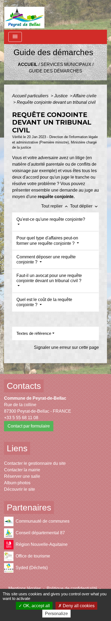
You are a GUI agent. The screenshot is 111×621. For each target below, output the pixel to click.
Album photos (17, 482)
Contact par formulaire (29, 426)
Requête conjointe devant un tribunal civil (56, 102)
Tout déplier (84, 206)
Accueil (27, 64)
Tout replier (55, 206)
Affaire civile (84, 96)
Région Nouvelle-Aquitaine (42, 544)
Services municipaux (66, 64)
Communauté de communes (43, 521)
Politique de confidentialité (72, 588)
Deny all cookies (78, 605)
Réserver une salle (22, 476)
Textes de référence (33, 333)
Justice (61, 96)
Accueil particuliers (31, 96)
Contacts (24, 386)
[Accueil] (24, 14)
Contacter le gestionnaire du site (35, 463)
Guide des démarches (55, 71)
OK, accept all (36, 605)
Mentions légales (24, 588)
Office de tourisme (33, 556)
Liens (17, 448)
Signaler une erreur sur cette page (66, 347)
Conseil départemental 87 (40, 532)
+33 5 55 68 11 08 (21, 417)
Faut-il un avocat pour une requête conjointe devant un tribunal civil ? (49, 278)
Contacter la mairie (22, 470)
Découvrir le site (19, 489)
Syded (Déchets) (32, 567)
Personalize (56, 613)
